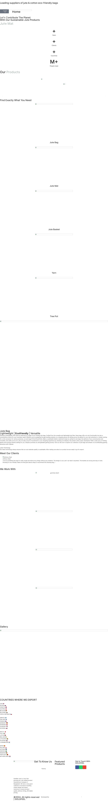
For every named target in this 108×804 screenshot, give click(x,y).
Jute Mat (20, 83)
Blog (5, 24)
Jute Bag (54, 142)
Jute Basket (54, 229)
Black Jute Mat (54, 81)
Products (3, 14)
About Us (4, 18)
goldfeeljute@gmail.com (8, 6)
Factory (5, 21)
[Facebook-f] (77, 767)
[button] (0, 87)
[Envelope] (84, 767)
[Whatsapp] (81, 767)
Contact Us (5, 28)
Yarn (54, 273)
